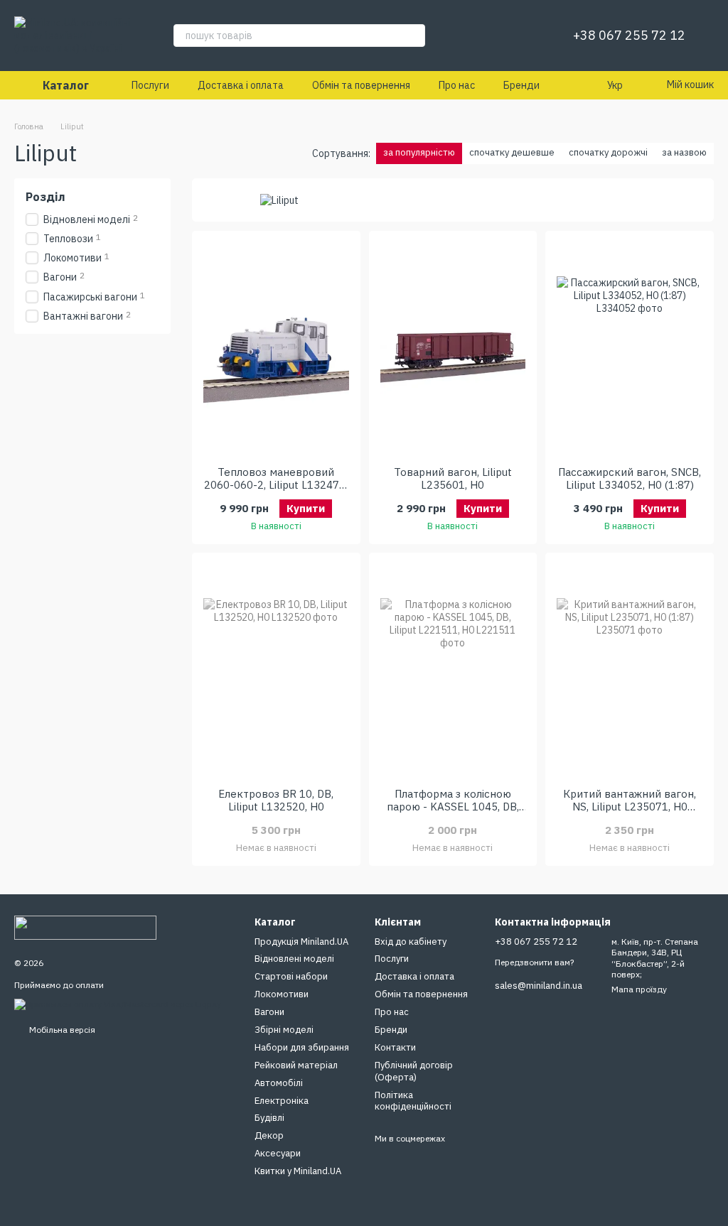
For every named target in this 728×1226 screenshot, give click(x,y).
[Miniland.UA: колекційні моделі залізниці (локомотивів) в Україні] (85, 926)
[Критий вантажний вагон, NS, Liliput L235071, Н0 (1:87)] (629, 670)
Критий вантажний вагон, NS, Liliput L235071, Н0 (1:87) (629, 806)
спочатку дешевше (512, 152)
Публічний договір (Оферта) (414, 1071)
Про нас (457, 85)
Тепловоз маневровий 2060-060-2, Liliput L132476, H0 (276, 484)
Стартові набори (291, 976)
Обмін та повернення (361, 85)
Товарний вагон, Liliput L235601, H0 (453, 478)
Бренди (521, 85)
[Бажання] (527, 35)
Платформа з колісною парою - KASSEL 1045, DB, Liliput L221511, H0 (453, 806)
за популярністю (419, 152)
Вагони (269, 1012)
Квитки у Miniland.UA (298, 1171)
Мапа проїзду (639, 989)
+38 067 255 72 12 (629, 35)
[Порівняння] (490, 35)
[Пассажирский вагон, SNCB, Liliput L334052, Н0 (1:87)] (629, 348)
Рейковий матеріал (296, 1065)
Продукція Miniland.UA (301, 941)
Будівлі (269, 1118)
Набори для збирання (302, 1047)
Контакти (395, 1047)
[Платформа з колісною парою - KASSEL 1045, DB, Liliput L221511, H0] (453, 670)
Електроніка (282, 1101)
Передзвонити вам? (534, 962)
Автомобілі (279, 1083)
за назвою (684, 152)
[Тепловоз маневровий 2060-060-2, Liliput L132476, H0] (276, 348)
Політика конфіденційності (413, 1101)
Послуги (150, 85)
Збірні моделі (284, 1030)
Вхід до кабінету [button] (410, 941)
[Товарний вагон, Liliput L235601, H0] (453, 348)
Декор (269, 1135)
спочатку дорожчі (608, 152)
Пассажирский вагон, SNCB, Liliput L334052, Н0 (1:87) (629, 478)
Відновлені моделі (294, 959)
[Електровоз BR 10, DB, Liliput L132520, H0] (276, 670)
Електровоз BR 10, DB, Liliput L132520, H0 (275, 800)
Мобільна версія (61, 1029)
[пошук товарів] (413, 35)
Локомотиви (282, 994)
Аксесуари (278, 1153)
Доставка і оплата (241, 85)
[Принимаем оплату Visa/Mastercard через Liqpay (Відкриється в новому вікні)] (117, 1003)
